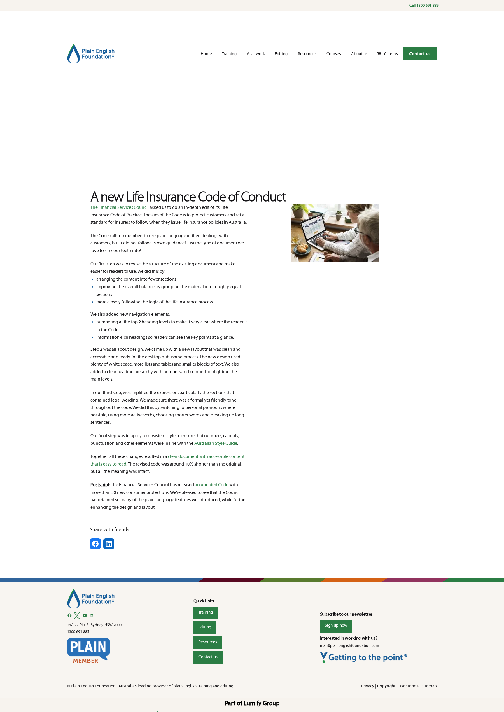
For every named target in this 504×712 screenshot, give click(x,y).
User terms (408, 686)
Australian (204, 443)
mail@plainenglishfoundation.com (349, 645)
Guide (231, 443)
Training (205, 612)
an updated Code (211, 484)
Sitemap (429, 686)
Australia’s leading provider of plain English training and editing (175, 686)
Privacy (367, 686)
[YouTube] (84, 615)
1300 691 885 (427, 5)
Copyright (386, 686)
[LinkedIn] (91, 615)
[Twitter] (77, 615)
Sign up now (336, 625)
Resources (207, 642)
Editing (204, 627)
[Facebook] (69, 615)
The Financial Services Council (119, 207)
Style (220, 443)
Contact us (419, 53)
